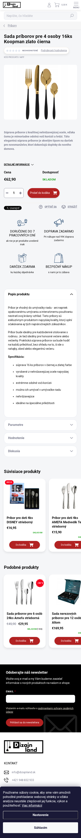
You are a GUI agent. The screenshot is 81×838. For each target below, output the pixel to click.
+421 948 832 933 (23, 780)
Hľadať (72, 15)
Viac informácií (32, 805)
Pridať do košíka (40, 192)
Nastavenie (41, 815)
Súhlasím (40, 828)
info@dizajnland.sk (23, 772)
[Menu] (76, 5)
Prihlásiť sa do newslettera (24, 722)
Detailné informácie (17, 164)
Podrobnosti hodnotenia (54, 50)
